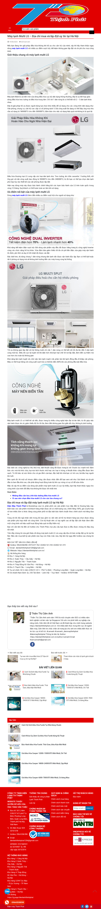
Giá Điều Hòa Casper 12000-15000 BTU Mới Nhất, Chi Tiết (44, 753)
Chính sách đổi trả (58, 817)
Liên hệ (32, 803)
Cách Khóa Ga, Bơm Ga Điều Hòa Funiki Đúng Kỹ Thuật (43, 736)
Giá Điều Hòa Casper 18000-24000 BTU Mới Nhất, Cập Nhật (45, 763)
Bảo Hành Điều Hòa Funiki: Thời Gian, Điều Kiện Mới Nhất (44, 745)
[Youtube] (91, 906)
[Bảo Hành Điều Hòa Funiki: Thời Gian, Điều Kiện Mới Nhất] (14, 688)
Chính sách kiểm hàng (60, 813)
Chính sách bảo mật (59, 806)
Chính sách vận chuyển (60, 810)
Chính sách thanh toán (60, 803)
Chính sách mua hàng (60, 799)
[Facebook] (82, 906)
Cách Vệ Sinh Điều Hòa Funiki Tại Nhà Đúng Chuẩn (41, 725)
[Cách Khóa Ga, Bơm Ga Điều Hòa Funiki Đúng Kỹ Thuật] (58, 674)
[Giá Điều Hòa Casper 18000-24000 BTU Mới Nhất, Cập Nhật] (14, 703)
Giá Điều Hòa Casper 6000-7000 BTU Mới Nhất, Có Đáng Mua (45, 778)
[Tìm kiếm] (91, 32)
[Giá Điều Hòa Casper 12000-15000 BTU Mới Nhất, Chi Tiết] (58, 688)
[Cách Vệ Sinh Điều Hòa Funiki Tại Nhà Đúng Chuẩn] (14, 675)
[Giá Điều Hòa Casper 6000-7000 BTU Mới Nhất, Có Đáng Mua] (58, 701)
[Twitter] (87, 906)
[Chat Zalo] (7, 891)
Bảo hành (77, 797)
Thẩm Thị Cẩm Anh (42, 613)
